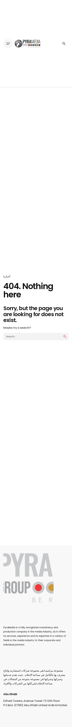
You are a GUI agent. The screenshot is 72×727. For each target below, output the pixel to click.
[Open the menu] (8, 43)
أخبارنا (6, 276)
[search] (65, 336)
